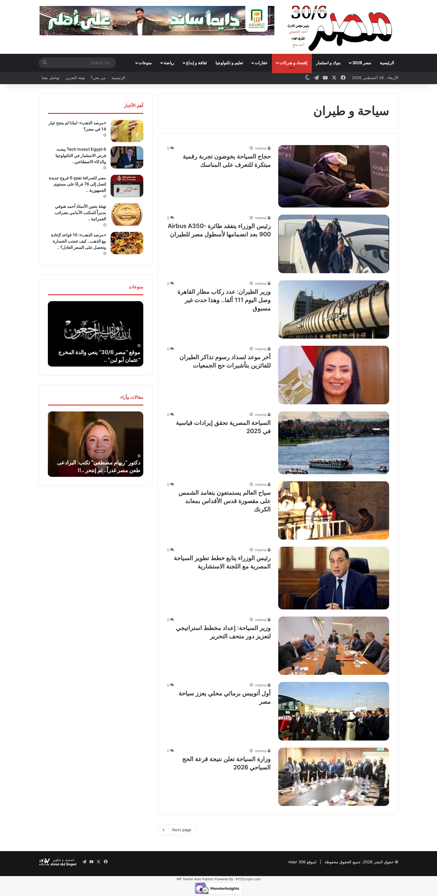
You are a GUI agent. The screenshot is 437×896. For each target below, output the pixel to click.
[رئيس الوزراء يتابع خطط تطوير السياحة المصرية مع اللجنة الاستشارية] (333, 578)
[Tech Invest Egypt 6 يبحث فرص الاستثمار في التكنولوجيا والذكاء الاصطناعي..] (127, 157)
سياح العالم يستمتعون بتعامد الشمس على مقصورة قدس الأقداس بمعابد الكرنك (225, 501)
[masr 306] (341, 26)
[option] (60, 334)
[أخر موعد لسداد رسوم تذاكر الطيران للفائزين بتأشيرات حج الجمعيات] (333, 375)
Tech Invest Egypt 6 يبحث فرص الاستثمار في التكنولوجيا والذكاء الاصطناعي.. (81, 155)
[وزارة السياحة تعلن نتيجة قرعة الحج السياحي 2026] (333, 777)
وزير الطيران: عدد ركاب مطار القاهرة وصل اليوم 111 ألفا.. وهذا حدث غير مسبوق (224, 300)
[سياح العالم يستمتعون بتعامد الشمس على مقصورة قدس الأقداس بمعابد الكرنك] (333, 510)
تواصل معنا (51, 77)
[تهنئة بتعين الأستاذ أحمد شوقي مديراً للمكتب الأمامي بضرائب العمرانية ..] (127, 214)
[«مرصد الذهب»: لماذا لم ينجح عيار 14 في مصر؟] (127, 131)
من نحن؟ (98, 77)
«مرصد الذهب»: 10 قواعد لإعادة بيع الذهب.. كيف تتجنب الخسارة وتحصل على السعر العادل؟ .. (78, 241)
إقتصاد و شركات (293, 62)
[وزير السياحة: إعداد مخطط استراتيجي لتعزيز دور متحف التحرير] (333, 646)
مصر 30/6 (361, 62)
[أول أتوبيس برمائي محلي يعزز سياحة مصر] (333, 711)
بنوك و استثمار (328, 62)
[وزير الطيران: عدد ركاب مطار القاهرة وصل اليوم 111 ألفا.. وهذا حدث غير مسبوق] (333, 309)
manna (260, 148)
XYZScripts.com (248, 879)
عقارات (261, 62)
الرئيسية (387, 62)
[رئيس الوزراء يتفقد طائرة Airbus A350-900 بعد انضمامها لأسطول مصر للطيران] (333, 244)
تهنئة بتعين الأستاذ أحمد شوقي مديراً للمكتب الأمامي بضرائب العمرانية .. (80, 212)
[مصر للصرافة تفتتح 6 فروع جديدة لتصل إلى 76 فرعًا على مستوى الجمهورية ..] (127, 186)
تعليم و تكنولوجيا (229, 62)
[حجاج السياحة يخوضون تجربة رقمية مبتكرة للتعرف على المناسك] (333, 176)
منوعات (145, 62)
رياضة (169, 62)
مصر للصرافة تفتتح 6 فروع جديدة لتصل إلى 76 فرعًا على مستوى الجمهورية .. (77, 184)
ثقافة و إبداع (196, 62)
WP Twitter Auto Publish (195, 879)
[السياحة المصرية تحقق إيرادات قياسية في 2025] (333, 442)
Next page (181, 829)
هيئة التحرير (75, 77)
